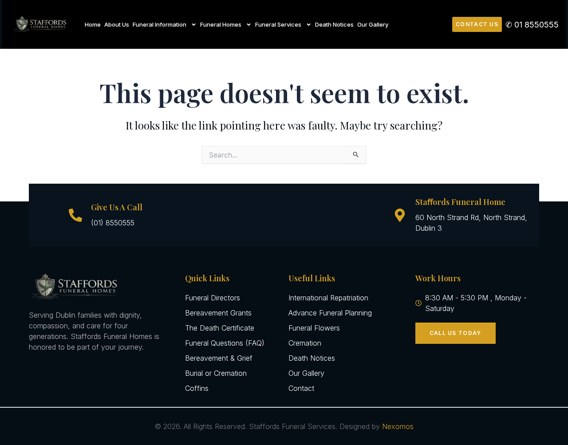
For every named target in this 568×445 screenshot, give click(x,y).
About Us (116, 24)
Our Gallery (372, 24)
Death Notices (334, 24)
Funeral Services (278, 24)
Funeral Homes (220, 24)
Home (93, 24)
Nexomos (398, 426)
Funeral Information (159, 24)
